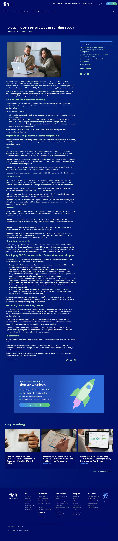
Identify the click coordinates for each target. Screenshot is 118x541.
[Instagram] (15, 499)
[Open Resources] (91, 4)
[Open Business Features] (79, 4)
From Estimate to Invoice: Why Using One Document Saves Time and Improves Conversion (58, 458)
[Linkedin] (13, 499)
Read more (10, 466)
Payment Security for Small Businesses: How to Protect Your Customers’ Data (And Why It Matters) (20, 459)
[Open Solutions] (61, 4)
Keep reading (86, 64)
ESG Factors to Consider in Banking (92, 47)
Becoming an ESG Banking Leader (93, 59)
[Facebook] (18, 499)
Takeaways (85, 62)
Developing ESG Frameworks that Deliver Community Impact (95, 55)
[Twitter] (10, 499)
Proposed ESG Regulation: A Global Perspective (93, 51)
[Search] (114, 11)
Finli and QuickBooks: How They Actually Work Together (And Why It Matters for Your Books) (95, 458)
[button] (67, 360)
